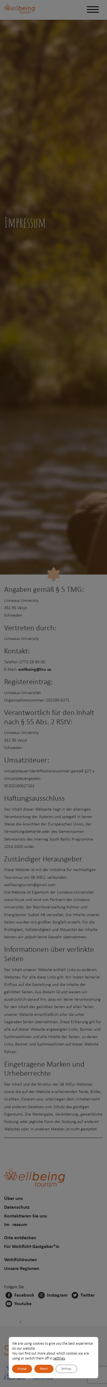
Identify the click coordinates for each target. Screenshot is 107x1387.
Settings (66, 1369)
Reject (44, 1369)
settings (59, 1359)
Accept (22, 1369)
